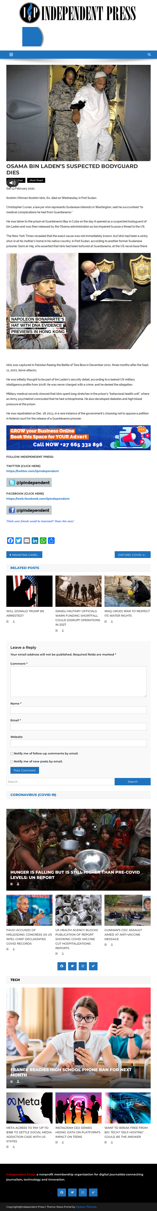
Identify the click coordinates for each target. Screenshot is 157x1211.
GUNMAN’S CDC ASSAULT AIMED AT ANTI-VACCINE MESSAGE (123, 934)
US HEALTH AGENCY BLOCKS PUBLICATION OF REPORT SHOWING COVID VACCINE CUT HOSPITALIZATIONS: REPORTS (76, 939)
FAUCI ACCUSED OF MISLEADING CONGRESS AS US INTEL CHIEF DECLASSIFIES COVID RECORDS (29, 936)
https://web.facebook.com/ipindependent (38, 499)
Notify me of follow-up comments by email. (46, 753)
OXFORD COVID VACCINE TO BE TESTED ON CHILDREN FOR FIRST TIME (134, 555)
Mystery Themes (86, 1206)
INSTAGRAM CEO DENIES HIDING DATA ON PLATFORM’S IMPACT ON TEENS (77, 1132)
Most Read (36, 180)
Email (15, 720)
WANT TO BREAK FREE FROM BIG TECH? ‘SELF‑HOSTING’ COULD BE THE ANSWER (126, 1132)
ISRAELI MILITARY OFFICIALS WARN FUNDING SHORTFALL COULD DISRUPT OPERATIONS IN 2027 (77, 617)
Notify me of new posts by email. (38, 761)
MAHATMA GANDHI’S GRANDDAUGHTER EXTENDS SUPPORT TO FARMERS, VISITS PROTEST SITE (27, 555)
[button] (12, 183)
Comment (19, 664)
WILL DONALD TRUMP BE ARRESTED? (25, 613)
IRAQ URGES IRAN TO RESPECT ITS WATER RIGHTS (127, 613)
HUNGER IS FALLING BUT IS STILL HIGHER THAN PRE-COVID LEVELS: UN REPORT (75, 875)
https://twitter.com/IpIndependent (32, 471)
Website (16, 737)
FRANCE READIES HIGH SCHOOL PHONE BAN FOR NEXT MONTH (71, 1072)
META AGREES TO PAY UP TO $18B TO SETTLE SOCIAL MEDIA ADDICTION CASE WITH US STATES (29, 1134)
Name (15, 703)
